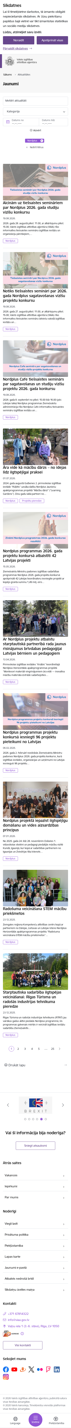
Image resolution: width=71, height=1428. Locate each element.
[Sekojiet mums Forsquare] (48, 1369)
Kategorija (13, 111)
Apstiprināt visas (52, 40)
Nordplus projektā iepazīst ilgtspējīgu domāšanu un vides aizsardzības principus (35, 825)
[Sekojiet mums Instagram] (6, 1377)
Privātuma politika (16, 1234)
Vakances (11, 1175)
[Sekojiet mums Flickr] (40, 1369)
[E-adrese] (11, 1333)
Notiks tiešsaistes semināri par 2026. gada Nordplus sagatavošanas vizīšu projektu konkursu (35, 296)
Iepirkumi (11, 1186)
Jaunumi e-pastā (16, 1267)
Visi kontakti (23, 1345)
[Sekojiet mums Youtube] (14, 1369)
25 (52, 1049)
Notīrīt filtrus (37, 147)
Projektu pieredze (32, 500)
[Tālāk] (63, 1105)
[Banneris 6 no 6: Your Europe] (35, 1105)
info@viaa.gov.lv (18, 1320)
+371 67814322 (18, 1314)
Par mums (11, 1197)
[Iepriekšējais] (8, 1105)
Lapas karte (12, 1256)
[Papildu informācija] (22, 1333)
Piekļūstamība (14, 1245)
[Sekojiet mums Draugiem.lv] (23, 1369)
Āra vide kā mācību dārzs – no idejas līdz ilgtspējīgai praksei (34, 469)
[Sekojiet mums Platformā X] (31, 1369)
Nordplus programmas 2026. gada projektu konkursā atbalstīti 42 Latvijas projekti (32, 556)
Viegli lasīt (11, 1223)
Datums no (18, 120)
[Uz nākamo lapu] (60, 1049)
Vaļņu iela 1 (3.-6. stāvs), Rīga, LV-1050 (33, 1326)
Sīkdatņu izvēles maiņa (20, 1289)
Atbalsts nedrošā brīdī (19, 1278)
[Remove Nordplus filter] (41, 140)
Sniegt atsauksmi (35, 1145)
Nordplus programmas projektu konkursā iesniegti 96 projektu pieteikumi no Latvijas (30, 737)
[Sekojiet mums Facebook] (6, 1369)
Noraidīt (18, 40)
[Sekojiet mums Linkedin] (57, 1369)
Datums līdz (48, 120)
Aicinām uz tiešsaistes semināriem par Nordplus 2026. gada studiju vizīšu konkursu (33, 207)
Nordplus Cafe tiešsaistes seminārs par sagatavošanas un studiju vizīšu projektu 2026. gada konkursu (33, 384)
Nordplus (10, 240)
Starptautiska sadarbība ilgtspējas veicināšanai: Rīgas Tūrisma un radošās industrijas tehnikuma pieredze (32, 999)
